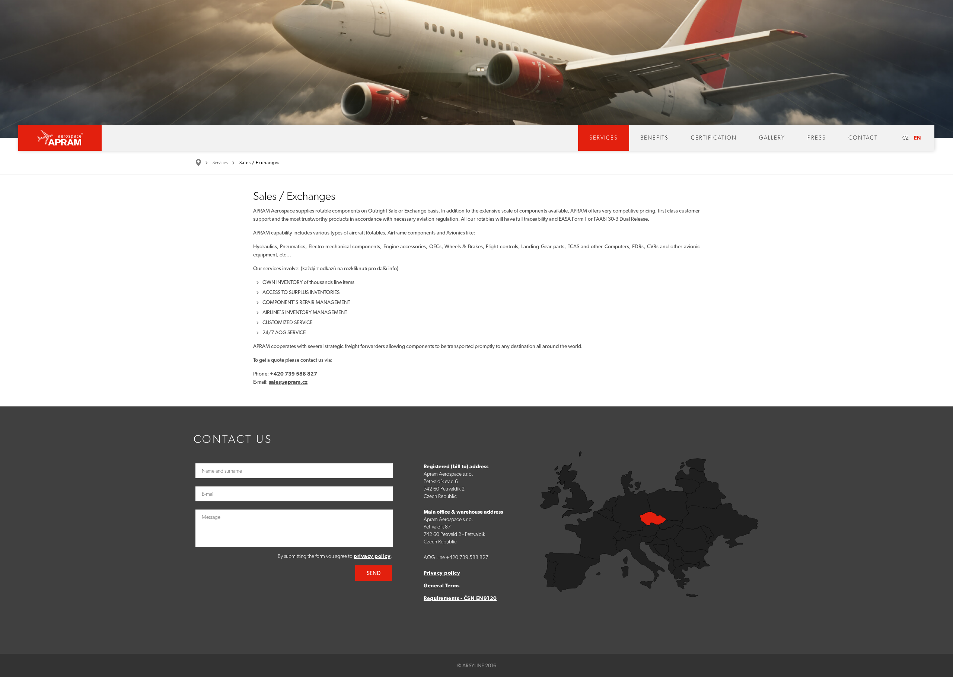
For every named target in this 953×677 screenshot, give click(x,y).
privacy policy (372, 556)
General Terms (442, 585)
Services (603, 137)
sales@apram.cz (288, 382)
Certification (714, 137)
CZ (905, 138)
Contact (863, 137)
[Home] (201, 162)
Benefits (654, 137)
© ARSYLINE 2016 (476, 665)
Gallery (772, 137)
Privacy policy (442, 573)
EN (917, 138)
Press (816, 137)
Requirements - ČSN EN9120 (460, 598)
